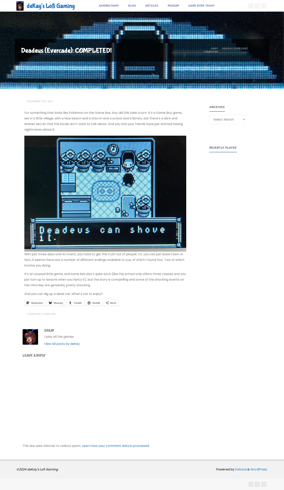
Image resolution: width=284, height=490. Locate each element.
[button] (215, 173)
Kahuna (240, 469)
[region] (236, 173)
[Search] (223, 6)
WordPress (258, 469)
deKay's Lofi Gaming (51, 6)
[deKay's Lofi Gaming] (20, 5)
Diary (214, 48)
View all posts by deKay (62, 344)
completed (34, 314)
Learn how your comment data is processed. (116, 446)
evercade (50, 314)
